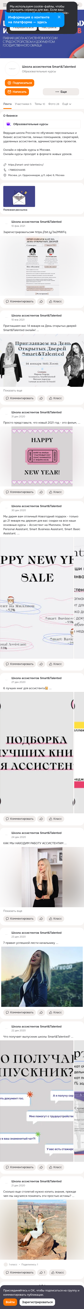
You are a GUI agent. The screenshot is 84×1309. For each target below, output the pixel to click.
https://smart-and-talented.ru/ (26, 164)
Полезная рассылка (15, 210)
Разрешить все (23, 27)
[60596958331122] (6, 223)
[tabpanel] (42, 748)
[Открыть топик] (42, 232)
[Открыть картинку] (36, 597)
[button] (19, 82)
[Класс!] (5, 1264)
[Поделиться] (41, 301)
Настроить (49, 27)
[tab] (7, 104)
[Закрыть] (59, 17)
